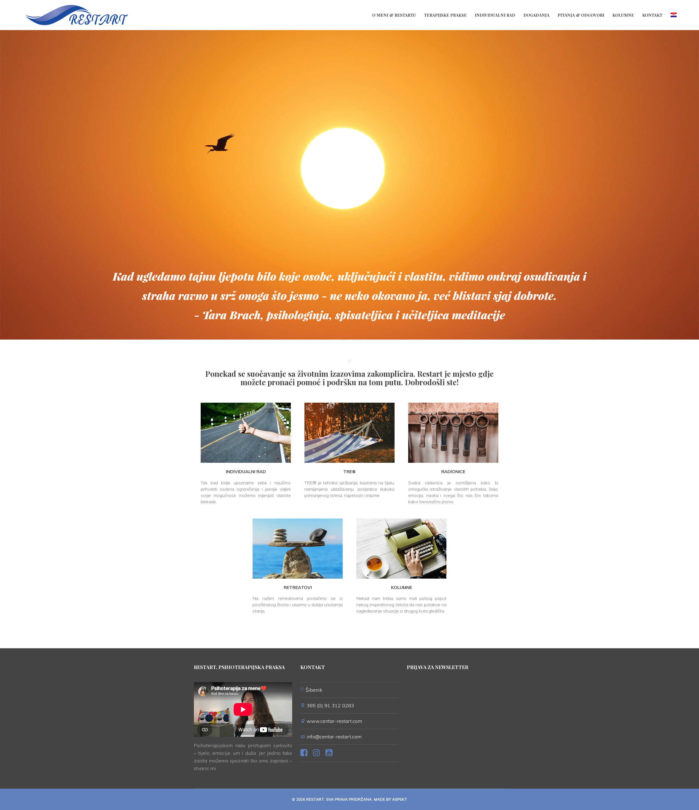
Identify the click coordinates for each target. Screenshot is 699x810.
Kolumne (623, 15)
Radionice (453, 471)
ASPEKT (399, 799)
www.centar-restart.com (334, 721)
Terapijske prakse (445, 15)
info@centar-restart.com (334, 737)
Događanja (536, 15)
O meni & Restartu (394, 15)
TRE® (349, 471)
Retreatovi (298, 587)
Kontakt (652, 15)
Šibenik (314, 690)
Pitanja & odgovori (581, 15)
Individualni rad (495, 15)
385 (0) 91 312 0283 (330, 705)
